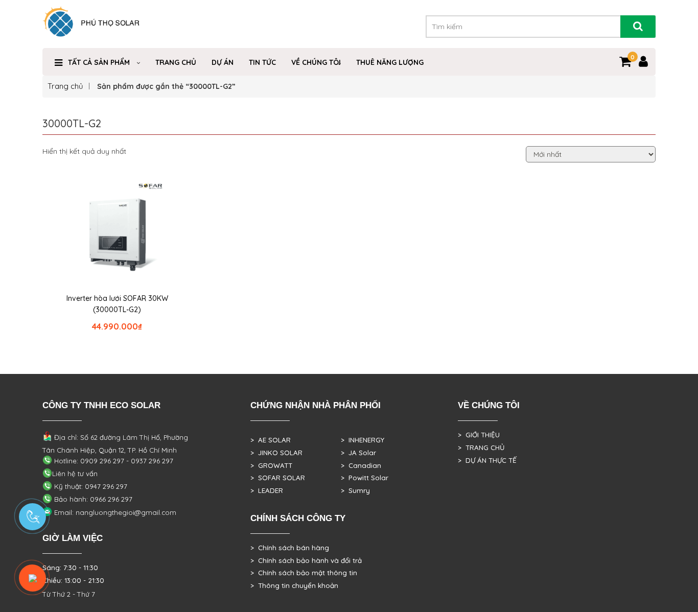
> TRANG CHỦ (481, 447)
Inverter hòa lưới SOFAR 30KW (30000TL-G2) (117, 304)
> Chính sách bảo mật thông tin (303, 573)
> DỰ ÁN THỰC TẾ (487, 460)
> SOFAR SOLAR (277, 478)
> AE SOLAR (270, 440)
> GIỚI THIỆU (479, 435)
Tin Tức (262, 62)
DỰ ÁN (223, 62)
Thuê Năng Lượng (390, 62)
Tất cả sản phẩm (99, 62)
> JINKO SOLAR (276, 453)
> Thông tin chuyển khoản (294, 585)
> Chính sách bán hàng (289, 548)
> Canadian (361, 465)
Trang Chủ (175, 62)
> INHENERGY (362, 440)
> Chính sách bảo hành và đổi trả (306, 560)
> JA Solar (358, 453)
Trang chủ (65, 86)
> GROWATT (271, 465)
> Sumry (355, 490)
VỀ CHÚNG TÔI (316, 62)
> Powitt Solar (364, 478)
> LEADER (266, 490)
